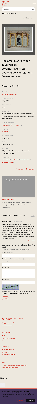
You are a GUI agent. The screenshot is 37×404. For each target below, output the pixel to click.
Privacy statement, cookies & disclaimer (14, 365)
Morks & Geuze (15, 125)
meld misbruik (30, 241)
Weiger (21, 400)
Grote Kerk (5, 125)
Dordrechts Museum (8, 355)
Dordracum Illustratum (9, 94)
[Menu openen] (34, 3)
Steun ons (5, 341)
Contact (4, 336)
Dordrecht (5, 132)
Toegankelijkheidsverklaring (10, 368)
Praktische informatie (8, 338)
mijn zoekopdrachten (10, 13)
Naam (7, 253)
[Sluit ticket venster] (2, 385)
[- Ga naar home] (17, 3)
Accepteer (30, 400)
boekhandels (6, 160)
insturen (5, 298)
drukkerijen (15, 160)
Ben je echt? (6, 279)
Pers (3, 363)
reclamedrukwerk (7, 162)
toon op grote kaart (8, 199)
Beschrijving (5, 267)
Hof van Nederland (8, 350)
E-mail (18, 260)
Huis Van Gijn (6, 352)
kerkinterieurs (24, 160)
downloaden (31, 169)
